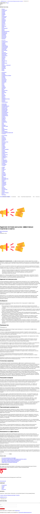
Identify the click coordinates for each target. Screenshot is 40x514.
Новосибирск (4, 111)
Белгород (4, 23)
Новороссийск (4, 110)
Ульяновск (4, 174)
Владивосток (4, 32)
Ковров (3, 73)
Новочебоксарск (5, 112)
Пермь (3, 130)
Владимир (4, 34)
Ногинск (3, 116)
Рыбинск (3, 144)
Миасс (3, 93)
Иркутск (3, 59)
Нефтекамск (4, 103)
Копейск (3, 76)
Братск (3, 29)
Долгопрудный (5, 47)
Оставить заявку (3, 469)
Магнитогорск (4, 90)
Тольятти (4, 169)
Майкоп (3, 91)
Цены (19, 196)
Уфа (2, 176)
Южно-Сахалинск (5, 192)
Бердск (3, 25)
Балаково (4, 19)
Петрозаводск (4, 131)
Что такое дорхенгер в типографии (9, 458)
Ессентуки (4, 52)
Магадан (3, 88)
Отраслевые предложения (26, 196)
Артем (3, 15)
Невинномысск (5, 102)
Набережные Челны (6, 98)
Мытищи (3, 97)
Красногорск (4, 79)
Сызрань (3, 163)
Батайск (3, 22)
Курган (1, 3)
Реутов (3, 140)
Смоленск (4, 157)
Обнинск (3, 119)
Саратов (3, 151)
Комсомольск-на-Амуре (6, 75)
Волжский (4, 37)
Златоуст (3, 56)
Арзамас (3, 13)
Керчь (3, 69)
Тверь (3, 168)
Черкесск (3, 185)
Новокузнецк (4, 108)
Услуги (8, 196)
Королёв (3, 77)
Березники (4, 26)
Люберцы (4, 87)
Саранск (3, 150)
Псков (3, 136)
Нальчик (3, 99)
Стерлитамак (4, 162)
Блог (34, 196)
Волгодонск (4, 36)
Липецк (3, 86)
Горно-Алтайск (5, 41)
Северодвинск (5, 152)
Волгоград (4, 35)
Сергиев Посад (5, 154)
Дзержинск (4, 44)
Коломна (3, 74)
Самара (3, 148)
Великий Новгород (5, 31)
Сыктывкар (4, 164)
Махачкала (4, 92)
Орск (3, 127)
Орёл (3, 124)
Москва (3, 94)
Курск (3, 83)
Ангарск (3, 12)
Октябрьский (4, 121)
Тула (3, 171)
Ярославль (4, 194)
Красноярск (4, 81)
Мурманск (4, 95)
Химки (3, 180)
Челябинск (4, 183)
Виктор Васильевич (4, 231)
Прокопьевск (4, 135)
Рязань (3, 145)
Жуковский (4, 54)
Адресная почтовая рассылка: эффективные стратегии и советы (14, 459)
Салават (3, 146)
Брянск (3, 30)
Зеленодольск (4, 55)
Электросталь (4, 189)
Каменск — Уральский (6, 65)
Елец (3, 51)
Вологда (3, 38)
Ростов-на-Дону (5, 141)
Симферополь (4, 156)
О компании (13, 196)
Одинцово (4, 120)
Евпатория (4, 49)
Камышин (4, 66)
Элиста (3, 190)
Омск (3, 123)
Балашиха (4, 20)
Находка (3, 101)
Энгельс (3, 191)
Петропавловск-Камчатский (7, 132)
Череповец (4, 184)
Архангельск (4, 16)
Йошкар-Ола (4, 60)
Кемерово (4, 68)
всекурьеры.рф (3, 481)
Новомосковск (5, 109)
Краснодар (4, 80)
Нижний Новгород (5, 106)
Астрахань (4, 17)
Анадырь (3, 11)
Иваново (3, 57)
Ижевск (3, 58)
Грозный (3, 42)
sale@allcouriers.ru (3, 1)
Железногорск (4, 53)
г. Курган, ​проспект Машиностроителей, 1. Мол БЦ (15, 1)
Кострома (4, 78)
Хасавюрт (4, 179)
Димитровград (5, 45)
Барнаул (3, 21)
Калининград (4, 63)
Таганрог (4, 165)
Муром (3, 96)
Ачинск (3, 18)
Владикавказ (4, 33)
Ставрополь (4, 159)
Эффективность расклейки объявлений (9, 462)
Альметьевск (4, 10)
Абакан (3, 9)
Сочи (3, 158)
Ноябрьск (4, 118)
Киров (3, 70)
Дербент (3, 43)
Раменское (4, 139)
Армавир (3, 14)
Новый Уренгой (5, 115)
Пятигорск (4, 138)
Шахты (3, 187)
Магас (3, 89)
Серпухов (4, 155)
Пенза (3, 128)
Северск (3, 153)
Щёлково (4, 188)
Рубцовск (4, 142)
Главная (4, 196)
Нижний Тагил (5, 107)
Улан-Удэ (3, 173)
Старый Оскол (4, 161)
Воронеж (3, 40)
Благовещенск (5, 28)
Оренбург (4, 125)
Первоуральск (4, 129)
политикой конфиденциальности (25, 512)
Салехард (4, 147)
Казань (3, 61)
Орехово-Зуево (5, 126)
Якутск (3, 193)
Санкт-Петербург (5, 149)
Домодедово (4, 48)
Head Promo (17, 510)
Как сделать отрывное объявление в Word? (10, 461)
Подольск (4, 133)
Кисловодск (4, 72)
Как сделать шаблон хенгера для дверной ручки (11, 460)
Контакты (38, 196)
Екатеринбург (4, 50)
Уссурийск (4, 175)
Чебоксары (4, 182)
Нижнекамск (4, 104)
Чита (3, 186)
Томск (3, 170)
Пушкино (4, 137)
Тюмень (3, 172)
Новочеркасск (4, 113)
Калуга (3, 64)
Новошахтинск (5, 114)
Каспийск (3, 67)
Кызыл (3, 85)
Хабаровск (4, 177)
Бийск (3, 27)
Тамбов (3, 167)
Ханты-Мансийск (5, 178)
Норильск (4, 117)
